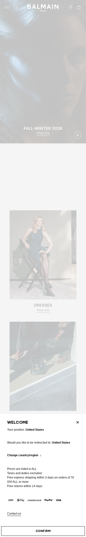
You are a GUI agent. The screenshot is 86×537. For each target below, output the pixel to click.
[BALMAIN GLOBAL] (43, 7)
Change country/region (22, 455)
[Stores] (70, 7)
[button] (15, 7)
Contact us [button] (14, 513)
